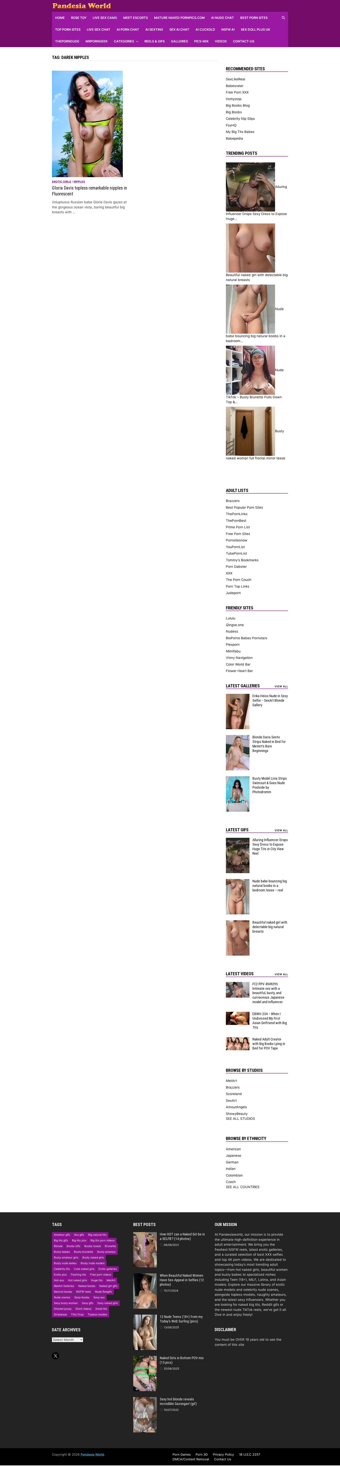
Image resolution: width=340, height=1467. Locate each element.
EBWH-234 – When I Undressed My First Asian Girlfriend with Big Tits (269, 1020)
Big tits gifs (61, 1240)
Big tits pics (79, 1240)
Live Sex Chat (98, 29)
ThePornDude (67, 41)
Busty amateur (106, 1251)
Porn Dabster (236, 567)
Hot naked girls (77, 1280)
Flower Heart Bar (239, 671)
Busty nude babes (65, 1263)
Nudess (232, 631)
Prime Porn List (238, 527)
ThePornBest (236, 521)
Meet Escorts (135, 18)
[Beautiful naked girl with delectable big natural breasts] (237, 923)
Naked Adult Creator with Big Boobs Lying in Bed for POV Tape (268, 1043)
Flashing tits (78, 1274)
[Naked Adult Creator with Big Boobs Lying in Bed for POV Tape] (237, 1039)
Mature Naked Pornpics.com (179, 18)
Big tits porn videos (103, 1240)
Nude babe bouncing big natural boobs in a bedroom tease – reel (269, 885)
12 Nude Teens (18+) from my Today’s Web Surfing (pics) (181, 1319)
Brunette (110, 1246)
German (232, 1162)
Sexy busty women (66, 1303)
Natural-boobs (63, 1291)
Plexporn (233, 645)
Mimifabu (233, 651)
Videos (221, 41)
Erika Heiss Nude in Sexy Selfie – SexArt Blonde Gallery (270, 700)
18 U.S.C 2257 (249, 1454)
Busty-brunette (83, 1251)
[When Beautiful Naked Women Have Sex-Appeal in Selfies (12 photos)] (145, 1276)
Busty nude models (93, 1263)
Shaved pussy (62, 1308)
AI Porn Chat (128, 29)
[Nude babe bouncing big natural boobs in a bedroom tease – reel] (237, 881)
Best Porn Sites (254, 18)
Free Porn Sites (238, 534)
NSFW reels (83, 1291)
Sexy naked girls (107, 1303)
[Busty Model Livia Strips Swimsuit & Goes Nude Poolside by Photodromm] (237, 779)
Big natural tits (97, 1234)
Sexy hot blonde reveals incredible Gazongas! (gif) (178, 1401)
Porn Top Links (237, 586)
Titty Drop (77, 1314)
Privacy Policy (223, 1454)
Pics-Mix (201, 41)
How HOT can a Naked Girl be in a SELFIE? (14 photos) (182, 1236)
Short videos (83, 1308)
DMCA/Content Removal (191, 1459)
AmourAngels (236, 1107)
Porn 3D (202, 1454)
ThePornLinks (237, 514)
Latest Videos (240, 973)
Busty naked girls (93, 1257)
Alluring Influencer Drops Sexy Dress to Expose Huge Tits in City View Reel (270, 846)
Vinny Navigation (239, 658)
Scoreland (234, 1094)
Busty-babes (62, 1251)
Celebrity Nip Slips (240, 119)
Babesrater (234, 86)
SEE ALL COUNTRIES (243, 1187)
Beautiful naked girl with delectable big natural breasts (269, 926)
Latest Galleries (243, 685)
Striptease (60, 1314)
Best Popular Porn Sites (244, 507)
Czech (231, 1182)
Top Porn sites (67, 29)
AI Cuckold (205, 29)
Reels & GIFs (154, 41)
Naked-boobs (86, 1286)
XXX (229, 573)
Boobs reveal (92, 1246)
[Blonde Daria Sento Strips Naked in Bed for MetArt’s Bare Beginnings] (237, 737)
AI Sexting (154, 29)
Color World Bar (238, 664)
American (233, 1149)
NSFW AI (228, 29)
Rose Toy (78, 18)
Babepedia (234, 138)
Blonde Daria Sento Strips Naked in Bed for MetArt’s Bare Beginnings (269, 744)
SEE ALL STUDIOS (240, 1119)
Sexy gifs (87, 1303)
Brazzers (233, 501)
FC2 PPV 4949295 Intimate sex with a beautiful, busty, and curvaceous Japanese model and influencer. (268, 993)
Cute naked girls (84, 1268)
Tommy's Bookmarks (242, 560)
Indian (231, 1169)
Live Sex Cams (105, 18)
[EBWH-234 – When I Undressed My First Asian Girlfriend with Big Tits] (237, 1014)
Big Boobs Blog (238, 105)
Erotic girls (61, 181)
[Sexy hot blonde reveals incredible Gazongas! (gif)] (145, 1399)
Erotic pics (60, 1274)
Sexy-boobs (81, 1297)
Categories (124, 41)
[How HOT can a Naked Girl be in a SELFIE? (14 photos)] (145, 1234)
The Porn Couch (238, 580)
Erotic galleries (108, 1268)
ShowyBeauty (237, 1114)
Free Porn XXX (237, 92)
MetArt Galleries (64, 1286)
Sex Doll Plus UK (255, 29)
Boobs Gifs (73, 1246)
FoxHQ (231, 125)
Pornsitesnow (236, 540)
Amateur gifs (62, 1234)
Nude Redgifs (103, 1291)
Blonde (58, 1246)
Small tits (101, 1308)
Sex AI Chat (179, 29)
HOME (60, 18)
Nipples (79, 181)
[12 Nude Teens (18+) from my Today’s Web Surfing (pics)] (145, 1317)
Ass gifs (79, 1234)
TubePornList (236, 553)
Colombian (234, 1175)
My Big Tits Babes (240, 132)
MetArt (231, 1081)
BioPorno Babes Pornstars (246, 638)
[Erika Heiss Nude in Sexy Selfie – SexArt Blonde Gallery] (237, 696)
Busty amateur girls (66, 1257)
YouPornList (235, 547)
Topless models (97, 1314)
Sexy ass (99, 1297)
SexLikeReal (235, 79)
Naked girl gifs (108, 1286)
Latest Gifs (237, 829)
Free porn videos (100, 1274)
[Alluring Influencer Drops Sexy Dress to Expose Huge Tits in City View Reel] (237, 840)
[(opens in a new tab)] (87, 124)
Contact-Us (243, 41)
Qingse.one (235, 625)
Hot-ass (59, 1280)
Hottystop (233, 99)
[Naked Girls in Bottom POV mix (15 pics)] (145, 1358)
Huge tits (97, 1280)
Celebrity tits (62, 1268)
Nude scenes (62, 1297)
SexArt (231, 1101)
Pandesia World (92, 1454)
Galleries (179, 41)
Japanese (233, 1155)
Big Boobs (234, 112)
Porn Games (182, 1454)
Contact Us (222, 1459)
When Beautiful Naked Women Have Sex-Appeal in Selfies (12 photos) (182, 1280)
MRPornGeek (97, 41)
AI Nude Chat (222, 18)
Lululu (230, 618)
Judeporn (233, 593)
